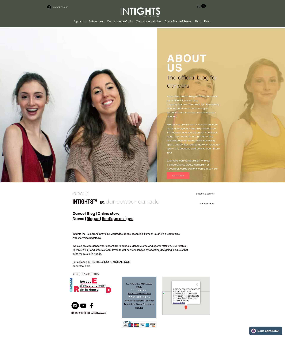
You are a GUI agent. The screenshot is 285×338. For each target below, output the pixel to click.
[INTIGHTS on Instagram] (75, 305)
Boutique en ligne (117, 218)
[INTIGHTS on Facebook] (91, 305)
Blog (91, 213)
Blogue (93, 218)
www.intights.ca (91, 237)
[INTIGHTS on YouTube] (83, 305)
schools (126, 245)
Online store (108, 213)
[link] (201, 6)
